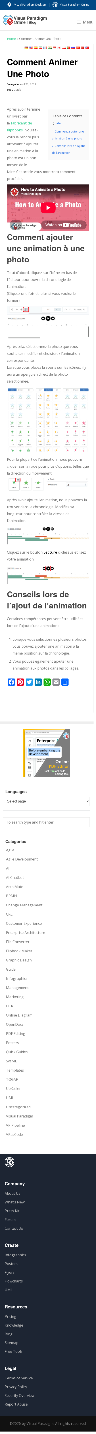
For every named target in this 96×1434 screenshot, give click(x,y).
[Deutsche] (26, 47)
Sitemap (11, 1342)
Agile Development (22, 859)
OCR (9, 1006)
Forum (10, 1219)
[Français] (45, 47)
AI (7, 868)
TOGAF (12, 1079)
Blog (9, 1333)
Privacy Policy (16, 1386)
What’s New (15, 1202)
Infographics (16, 978)
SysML (11, 1061)
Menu (88, 22)
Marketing (15, 996)
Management (17, 987)
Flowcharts (14, 1281)
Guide (17, 90)
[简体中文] (82, 47)
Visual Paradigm (19, 1116)
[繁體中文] (87, 47)
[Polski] (64, 47)
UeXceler (13, 1088)
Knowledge (14, 1325)
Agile (10, 850)
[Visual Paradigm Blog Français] (24, 22)
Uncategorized (18, 1106)
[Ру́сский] (73, 47)
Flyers (10, 1272)
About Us (12, 1193)
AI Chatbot (15, 877)
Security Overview (19, 1395)
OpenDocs (14, 1024)
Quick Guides (17, 1051)
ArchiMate (14, 886)
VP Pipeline (15, 1125)
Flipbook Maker (19, 950)
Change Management (24, 905)
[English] (31, 47)
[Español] (36, 47)
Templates (15, 1070)
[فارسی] (40, 47)
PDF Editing (15, 1033)
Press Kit (12, 1210)
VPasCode (14, 1134)
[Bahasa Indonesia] (54, 47)
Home (11, 38)
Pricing (10, 1316)
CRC (9, 914)
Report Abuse (16, 1404)
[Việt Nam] (78, 47)
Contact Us (14, 1228)
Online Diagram (19, 1015)
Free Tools (14, 1351)
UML (10, 1097)
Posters (12, 1042)
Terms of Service (19, 1378)
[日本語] (59, 47)
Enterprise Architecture (25, 932)
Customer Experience (24, 923)
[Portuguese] (68, 47)
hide (58, 123)
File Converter (17, 941)
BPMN (11, 895)
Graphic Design (19, 960)
